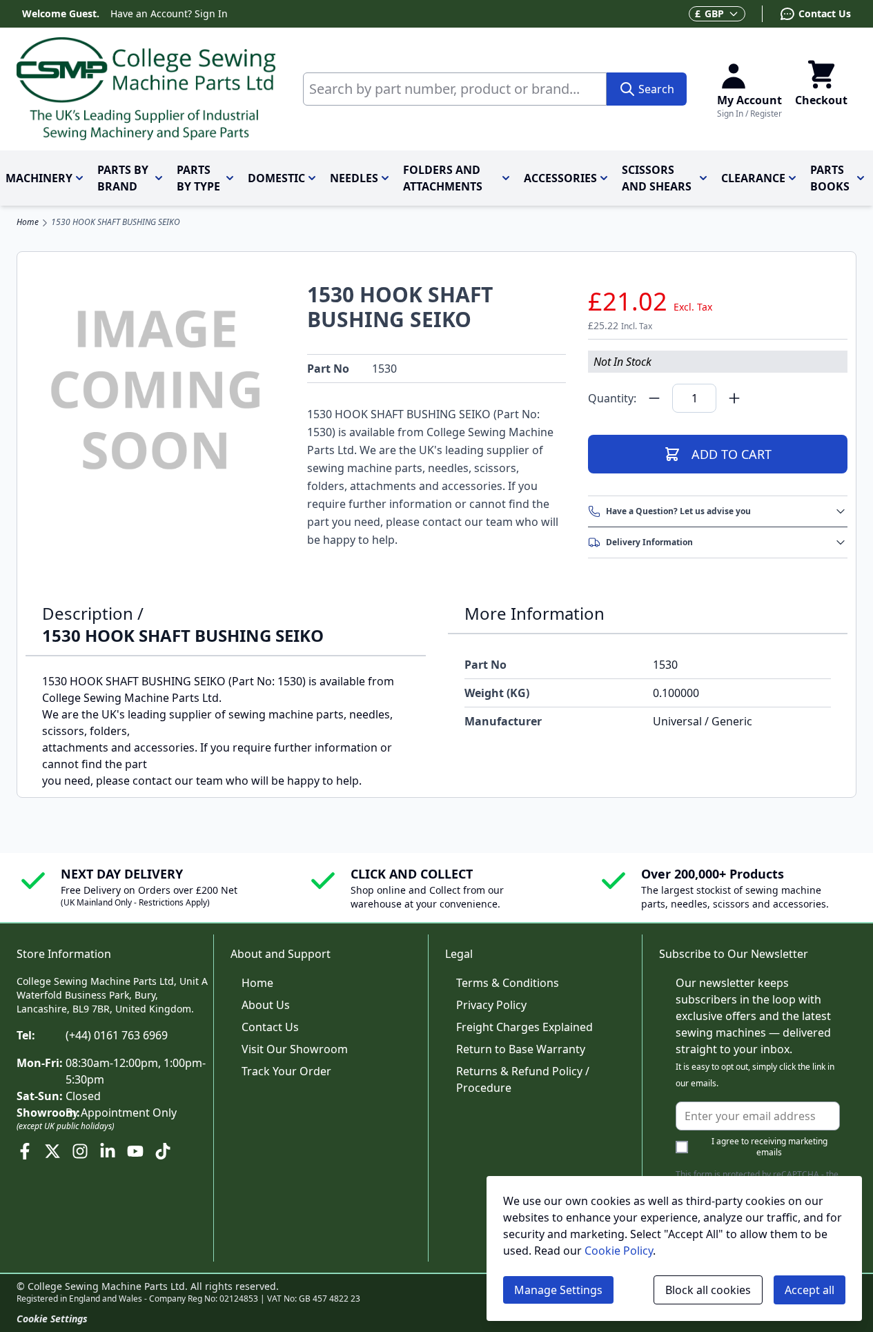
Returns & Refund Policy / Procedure (522, 1079)
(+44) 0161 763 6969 (117, 1035)
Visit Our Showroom (295, 1049)
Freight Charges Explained (524, 1027)
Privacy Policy (491, 1004)
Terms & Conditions (507, 982)
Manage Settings (558, 1289)
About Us (266, 1004)
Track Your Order (286, 1071)
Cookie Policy (619, 1250)
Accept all (809, 1289)
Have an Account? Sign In (169, 13)
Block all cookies (708, 1289)
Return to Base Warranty (520, 1049)
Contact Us (270, 1027)
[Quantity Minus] (654, 398)
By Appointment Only (121, 1112)
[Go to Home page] (146, 89)
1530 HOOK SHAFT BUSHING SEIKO (115, 222)
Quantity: (612, 398)
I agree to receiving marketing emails (769, 1147)
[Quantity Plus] (734, 398)
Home (28, 222)
